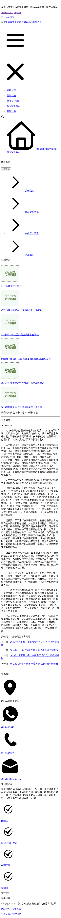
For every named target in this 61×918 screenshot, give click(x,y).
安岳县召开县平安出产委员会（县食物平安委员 (34, 650)
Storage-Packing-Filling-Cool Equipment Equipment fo (26, 359)
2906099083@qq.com (11, 12)
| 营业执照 (16, 909)
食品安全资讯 (13, 152)
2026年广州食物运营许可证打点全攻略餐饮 (22, 383)
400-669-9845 (7, 727)
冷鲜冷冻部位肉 (9, 843)
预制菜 (4, 888)
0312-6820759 (7, 17)
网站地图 (5, 909)
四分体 (4, 820)
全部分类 (6, 169)
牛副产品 (5, 865)
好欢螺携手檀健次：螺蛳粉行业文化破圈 (21, 310)
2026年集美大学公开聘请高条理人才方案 (21, 407)
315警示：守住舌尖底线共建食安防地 (20, 334)
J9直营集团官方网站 (46, 149)
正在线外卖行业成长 (11, 286)
